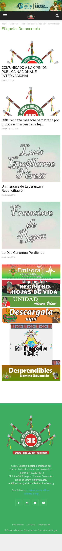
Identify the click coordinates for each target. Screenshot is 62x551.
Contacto (31, 524)
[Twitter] (35, 503)
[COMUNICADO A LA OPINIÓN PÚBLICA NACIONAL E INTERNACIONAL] (31, 49)
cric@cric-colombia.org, (34, 479)
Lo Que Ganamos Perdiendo (23, 253)
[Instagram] (27, 503)
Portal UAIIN (18, 524)
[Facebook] (18, 503)
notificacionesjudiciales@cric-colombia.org (31, 483)
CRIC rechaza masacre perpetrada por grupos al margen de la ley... (30, 122)
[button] (57, 15)
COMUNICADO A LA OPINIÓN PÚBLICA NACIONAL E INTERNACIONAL (24, 72)
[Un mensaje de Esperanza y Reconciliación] (31, 158)
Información (44, 524)
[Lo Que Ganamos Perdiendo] (31, 225)
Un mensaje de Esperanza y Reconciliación (22, 188)
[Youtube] (43, 503)
